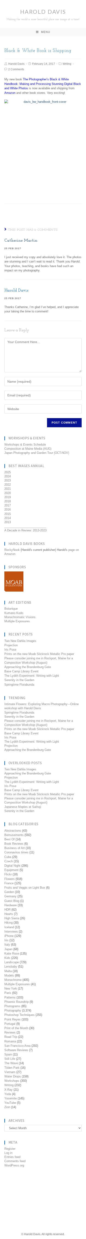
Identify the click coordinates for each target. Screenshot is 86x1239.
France (9, 883)
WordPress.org (14, 1165)
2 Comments (16, 69)
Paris (7, 993)
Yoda (7, 1094)
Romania (10, 1041)
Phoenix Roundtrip (16, 1002)
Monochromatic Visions (20, 617)
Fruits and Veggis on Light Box (24, 887)
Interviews (11, 931)
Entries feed (12, 1157)
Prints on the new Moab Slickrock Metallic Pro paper (39, 654)
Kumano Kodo (13, 613)
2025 (7, 472)
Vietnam (9, 1072)
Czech (8, 861)
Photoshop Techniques (19, 1015)
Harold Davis (43, 14)
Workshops (11, 1080)
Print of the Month (16, 1028)
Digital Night (12, 865)
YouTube (10, 1102)
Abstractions (12, 830)
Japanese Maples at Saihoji (22, 807)
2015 (7, 514)
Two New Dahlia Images (20, 641)
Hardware (10, 905)
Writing (67, 63)
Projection (11, 645)
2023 (7, 480)
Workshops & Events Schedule (25, 444)
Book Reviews (13, 843)
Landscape (11, 962)
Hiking (8, 922)
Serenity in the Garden (19, 680)
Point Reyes (12, 1019)
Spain (8, 1054)
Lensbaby (10, 966)
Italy (7, 944)
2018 (7, 501)
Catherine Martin (20, 241)
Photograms (12, 1006)
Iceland (9, 927)
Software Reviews (16, 1050)
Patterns (10, 997)
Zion (7, 1107)
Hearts (8, 914)
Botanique (11, 608)
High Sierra (11, 918)
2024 (7, 476)
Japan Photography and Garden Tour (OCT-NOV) (36, 452)
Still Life (9, 1058)
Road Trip (10, 1037)
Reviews (10, 1032)
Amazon (9, 93)
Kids (7, 958)
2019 (7, 497)
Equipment (11, 870)
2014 (7, 518)
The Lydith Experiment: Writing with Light (31, 675)
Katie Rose (11, 953)
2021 (7, 488)
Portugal (9, 1023)
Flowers (9, 879)
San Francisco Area (17, 1045)
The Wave (11, 1063)
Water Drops (12, 1076)
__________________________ (25, 526)
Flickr (8, 874)
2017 (7, 505)
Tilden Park (11, 1067)
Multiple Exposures (17, 621)
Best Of (9, 839)
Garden (9, 892)
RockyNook (12, 550)
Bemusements (14, 835)
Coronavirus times (16, 852)
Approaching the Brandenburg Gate (27, 667)
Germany (10, 896)
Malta (8, 971)
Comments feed (14, 1161)
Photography (12, 1010)
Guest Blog (11, 901)
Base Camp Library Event (21, 671)
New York (10, 988)
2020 (7, 493)
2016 (7, 509)
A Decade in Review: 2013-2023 (25, 530)
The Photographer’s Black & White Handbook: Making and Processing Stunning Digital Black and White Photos (42, 84)
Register (9, 1148)
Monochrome (13, 980)
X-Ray (8, 1089)
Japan (8, 949)
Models (9, 975)
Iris (6, 940)
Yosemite (10, 1098)
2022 (7, 484)
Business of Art (14, 848)
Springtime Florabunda (19, 684)
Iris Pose (10, 649)
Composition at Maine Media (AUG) (27, 448)
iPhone (9, 936)
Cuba (7, 857)
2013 (7, 522)
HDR (7, 909)
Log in (8, 1153)
